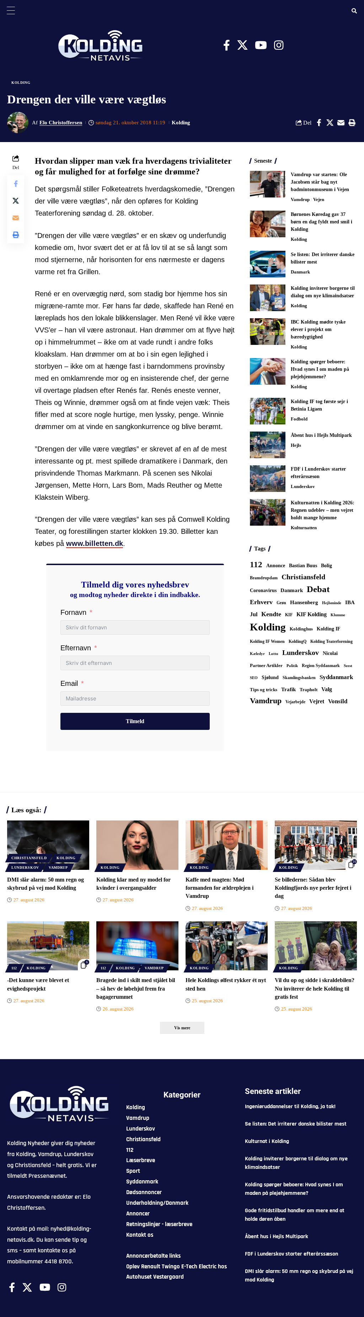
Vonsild (337, 701)
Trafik (288, 689)
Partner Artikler (266, 665)
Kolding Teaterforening (331, 641)
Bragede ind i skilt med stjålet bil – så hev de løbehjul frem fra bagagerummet (135, 988)
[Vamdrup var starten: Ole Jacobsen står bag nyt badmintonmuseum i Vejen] (267, 184)
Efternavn (75, 648)
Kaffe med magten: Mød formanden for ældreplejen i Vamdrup (219, 888)
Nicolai (330, 653)
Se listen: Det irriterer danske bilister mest (296, 1124)
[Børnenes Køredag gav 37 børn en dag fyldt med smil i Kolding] (267, 224)
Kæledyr (257, 653)
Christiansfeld (303, 577)
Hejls (296, 445)
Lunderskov (303, 486)
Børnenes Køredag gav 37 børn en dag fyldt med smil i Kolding (321, 222)
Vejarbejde (295, 702)
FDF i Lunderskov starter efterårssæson (291, 1254)
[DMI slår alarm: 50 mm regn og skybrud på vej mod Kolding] (48, 845)
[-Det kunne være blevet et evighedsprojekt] (48, 946)
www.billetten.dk (94, 543)
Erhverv (261, 602)
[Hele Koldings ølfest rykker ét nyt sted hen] (227, 946)
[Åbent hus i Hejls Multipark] (267, 445)
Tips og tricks (263, 689)
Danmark (300, 272)
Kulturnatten (304, 527)
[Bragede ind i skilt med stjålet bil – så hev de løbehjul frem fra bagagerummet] (137, 946)
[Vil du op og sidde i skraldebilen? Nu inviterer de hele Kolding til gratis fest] (316, 946)
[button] (352, 122)
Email (69, 683)
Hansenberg (304, 602)
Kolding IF (329, 629)
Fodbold (299, 419)
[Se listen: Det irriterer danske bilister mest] (267, 264)
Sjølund (270, 677)
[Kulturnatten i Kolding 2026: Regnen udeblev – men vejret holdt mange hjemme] (267, 512)
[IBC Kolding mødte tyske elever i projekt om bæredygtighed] (267, 331)
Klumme (338, 615)
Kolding (21, 83)
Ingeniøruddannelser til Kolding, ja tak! (290, 1106)
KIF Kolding (311, 614)
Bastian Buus (303, 565)
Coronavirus (263, 590)
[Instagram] (278, 45)
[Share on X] (330, 122)
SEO (254, 678)
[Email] (341, 122)
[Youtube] (261, 45)
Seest (348, 666)
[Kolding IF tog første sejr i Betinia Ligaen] (267, 411)
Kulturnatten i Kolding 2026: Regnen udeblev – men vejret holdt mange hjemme (322, 510)
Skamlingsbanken (299, 677)
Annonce (275, 565)
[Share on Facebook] (319, 122)
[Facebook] (226, 45)
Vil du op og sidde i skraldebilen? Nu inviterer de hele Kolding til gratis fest (314, 988)
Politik (292, 665)
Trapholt (308, 689)
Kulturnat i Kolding (267, 1141)
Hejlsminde (331, 603)
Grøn (281, 602)
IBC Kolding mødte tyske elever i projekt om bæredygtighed (318, 329)
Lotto (273, 653)
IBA (350, 602)
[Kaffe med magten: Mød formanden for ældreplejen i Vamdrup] (227, 845)
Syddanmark (336, 677)
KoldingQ (297, 641)
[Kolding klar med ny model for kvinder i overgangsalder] (137, 845)
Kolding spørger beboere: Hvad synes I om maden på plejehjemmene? (320, 369)
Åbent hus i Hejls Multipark (321, 435)
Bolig (326, 565)
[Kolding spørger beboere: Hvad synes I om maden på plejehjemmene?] (267, 371)
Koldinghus (301, 629)
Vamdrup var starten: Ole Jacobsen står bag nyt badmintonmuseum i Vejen (320, 182)
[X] (242, 45)
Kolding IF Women (267, 641)
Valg (326, 689)
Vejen (318, 199)
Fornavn (73, 612)
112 (256, 564)
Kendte (271, 614)
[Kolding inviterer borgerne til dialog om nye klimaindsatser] (267, 297)
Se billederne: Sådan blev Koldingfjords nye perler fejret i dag (313, 888)
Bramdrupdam (264, 577)
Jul (253, 614)
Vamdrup (300, 199)
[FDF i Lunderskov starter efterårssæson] (267, 478)
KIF (289, 614)
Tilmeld (135, 721)
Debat (318, 589)
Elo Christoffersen (60, 122)
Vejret (316, 701)
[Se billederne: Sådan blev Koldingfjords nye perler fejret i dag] (316, 845)
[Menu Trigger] (11, 11)
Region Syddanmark (321, 665)
